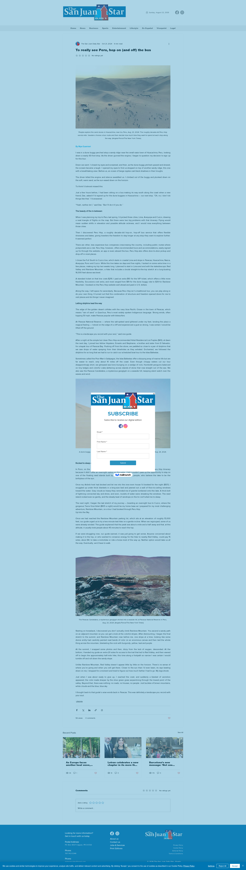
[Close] (242, 866)
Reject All (222, 866)
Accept (235, 866)
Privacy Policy (188, 866)
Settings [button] (211, 866)
